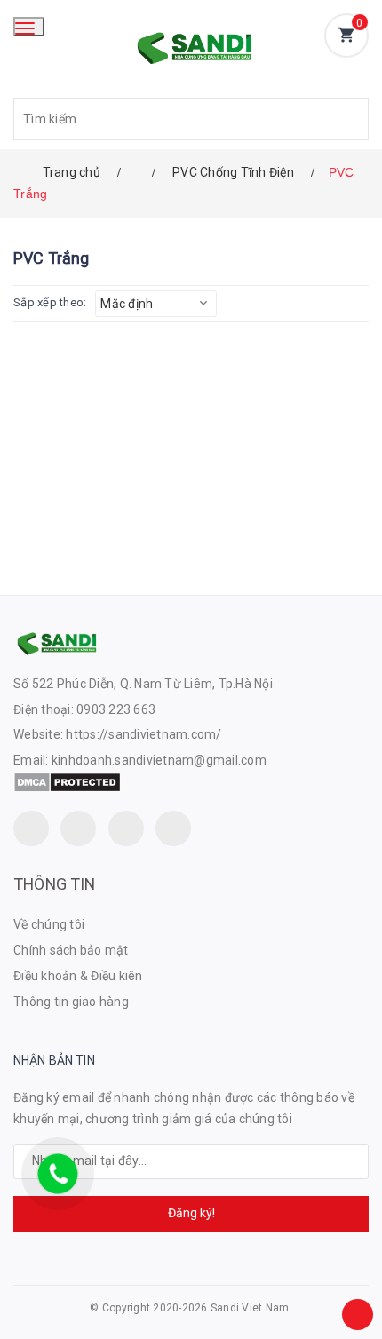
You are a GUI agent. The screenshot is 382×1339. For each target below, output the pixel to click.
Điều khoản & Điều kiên (78, 976)
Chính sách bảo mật (71, 950)
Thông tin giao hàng (71, 1001)
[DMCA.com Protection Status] (67, 781)
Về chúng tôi (48, 924)
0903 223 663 (115, 709)
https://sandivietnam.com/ (143, 734)
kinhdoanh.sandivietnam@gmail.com (159, 760)
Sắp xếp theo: (49, 302)
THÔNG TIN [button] (54, 884)
